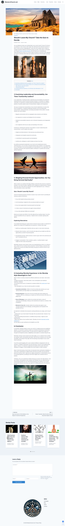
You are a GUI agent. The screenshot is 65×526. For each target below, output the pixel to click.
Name (14, 478)
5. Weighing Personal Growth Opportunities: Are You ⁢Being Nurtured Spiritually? (30, 84)
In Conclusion (17, 89)
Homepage (46, 501)
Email (28, 478)
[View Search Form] (63, 2)
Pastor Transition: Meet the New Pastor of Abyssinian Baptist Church (44, 414)
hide (32, 81)
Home (35, 2)
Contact (59, 2)
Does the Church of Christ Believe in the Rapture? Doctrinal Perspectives (20, 414)
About (55, 2)
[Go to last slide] (7, 437)
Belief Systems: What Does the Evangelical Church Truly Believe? (11, 438)
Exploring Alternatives (20, 87)
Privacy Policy (38, 522)
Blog (45, 502)
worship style (44, 283)
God (47, 2)
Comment (15, 464)
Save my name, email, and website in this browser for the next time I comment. (46, 477)
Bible (38, 2)
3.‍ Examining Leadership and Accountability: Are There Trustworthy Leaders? (29, 83)
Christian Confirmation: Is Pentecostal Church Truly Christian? (53, 438)
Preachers (51, 2)
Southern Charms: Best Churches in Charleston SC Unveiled (24, 438)
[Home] (14, 33)
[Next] (57, 437)
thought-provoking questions (25, 51)
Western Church (17, 42)
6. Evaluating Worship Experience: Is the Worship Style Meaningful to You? (29, 88)
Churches (16, 35)
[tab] (30, 451)
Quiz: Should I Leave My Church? (22, 85)
